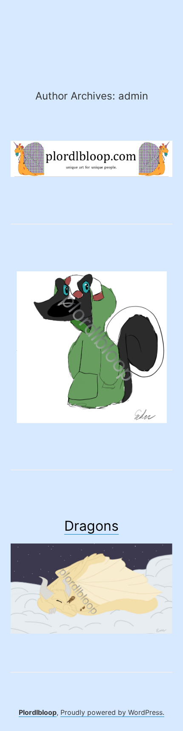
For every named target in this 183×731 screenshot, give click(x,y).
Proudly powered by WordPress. (112, 712)
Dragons (91, 526)
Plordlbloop (38, 712)
